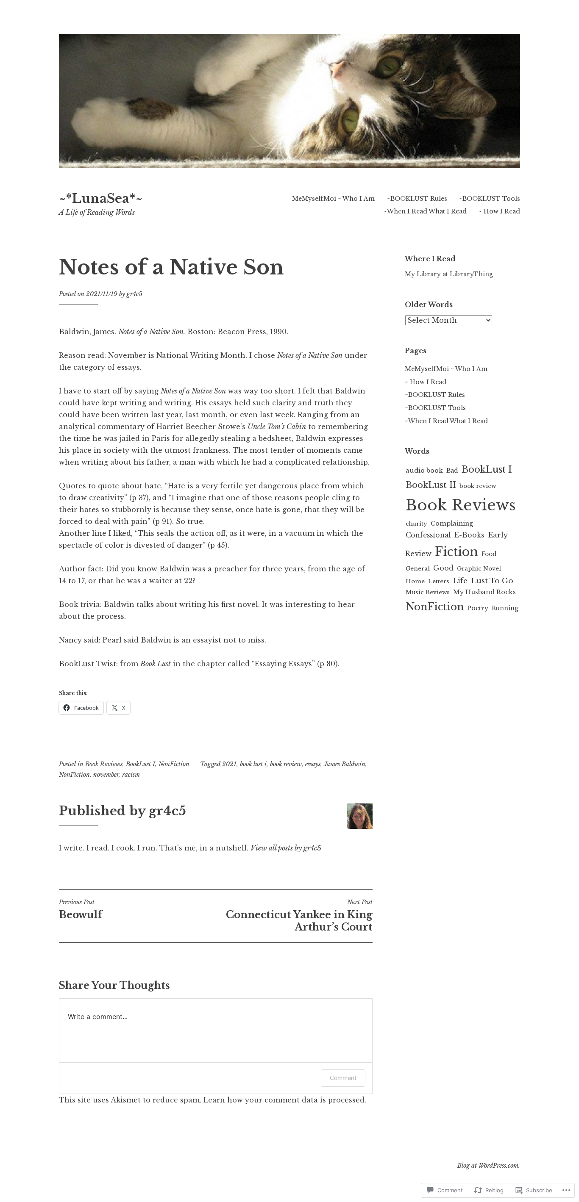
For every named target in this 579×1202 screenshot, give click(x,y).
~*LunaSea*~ (100, 198)
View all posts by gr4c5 (286, 848)
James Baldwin (344, 764)
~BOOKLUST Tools (489, 198)
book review (286, 764)
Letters (438, 581)
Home (415, 581)
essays (312, 764)
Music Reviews (428, 592)
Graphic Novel (479, 568)
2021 (229, 764)
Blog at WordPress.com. (488, 1165)
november (106, 774)
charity (416, 523)
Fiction (456, 551)
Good (443, 568)
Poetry (477, 608)
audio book (424, 470)
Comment (343, 1077)
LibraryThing (471, 274)
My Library (423, 274)
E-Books (469, 535)
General (418, 568)
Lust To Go (492, 580)
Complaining (452, 523)
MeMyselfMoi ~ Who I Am (333, 198)
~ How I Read (499, 211)
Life (460, 580)
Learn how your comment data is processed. (284, 1100)
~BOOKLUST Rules (417, 198)
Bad (452, 470)
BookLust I (140, 764)
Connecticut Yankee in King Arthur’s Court (299, 915)
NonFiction (174, 764)
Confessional (428, 535)
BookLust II (431, 485)
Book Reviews (103, 764)
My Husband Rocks (484, 592)
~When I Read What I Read (425, 211)
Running (505, 608)
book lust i (253, 764)
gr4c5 (134, 294)
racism (131, 774)
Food (489, 554)
